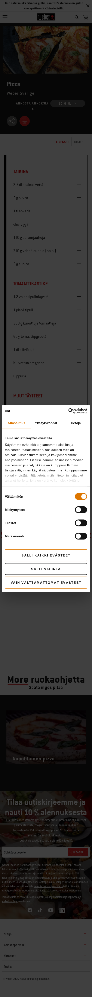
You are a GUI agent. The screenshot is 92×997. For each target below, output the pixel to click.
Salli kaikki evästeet (45, 555)
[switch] (81, 509)
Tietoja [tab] (75, 423)
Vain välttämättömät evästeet (46, 582)
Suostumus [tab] (16, 423)
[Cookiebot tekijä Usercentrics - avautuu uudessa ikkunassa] (68, 411)
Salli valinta (46, 569)
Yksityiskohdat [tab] (46, 423)
